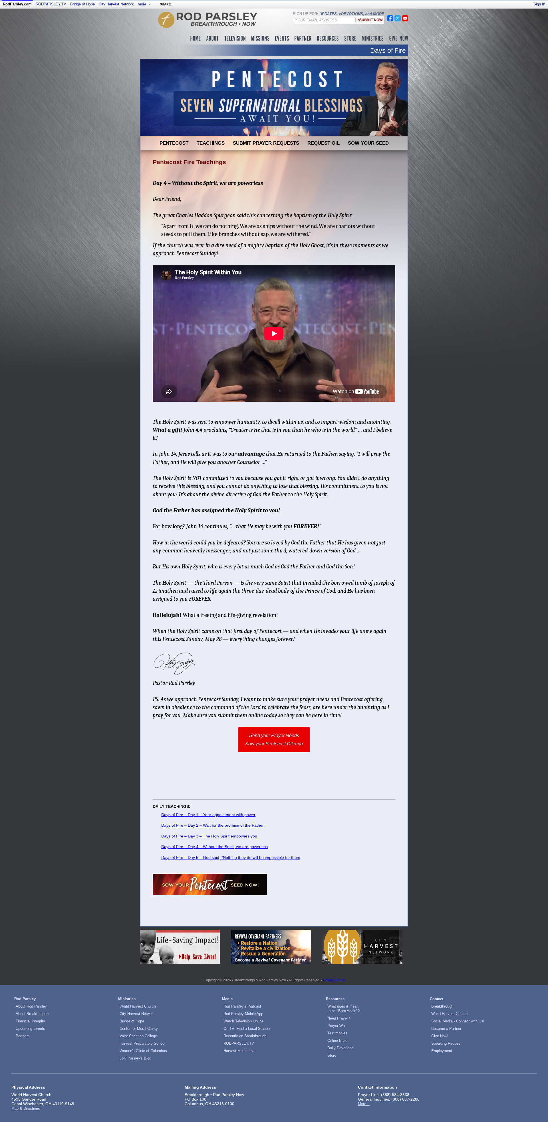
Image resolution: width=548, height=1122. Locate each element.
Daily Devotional (340, 1048)
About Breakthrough (32, 1014)
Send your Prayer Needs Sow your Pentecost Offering (274, 739)
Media (227, 999)
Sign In (539, 4)
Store (331, 1055)
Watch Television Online (243, 1021)
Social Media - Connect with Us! (457, 1021)
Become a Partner (446, 1028)
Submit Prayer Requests (266, 143)
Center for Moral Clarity (139, 1028)
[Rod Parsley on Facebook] (390, 20)
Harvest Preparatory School (142, 1043)
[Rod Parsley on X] (397, 20)
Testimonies (337, 1033)
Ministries (127, 999)
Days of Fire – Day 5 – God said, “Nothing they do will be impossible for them (230, 857)
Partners (23, 1036)
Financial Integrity (30, 1021)
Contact (436, 999)
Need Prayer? (338, 1018)
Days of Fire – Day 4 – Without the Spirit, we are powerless (214, 846)
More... (364, 1104)
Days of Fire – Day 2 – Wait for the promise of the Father (212, 825)
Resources (335, 999)
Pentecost (174, 143)
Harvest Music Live (239, 1051)
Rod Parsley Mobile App (243, 1014)
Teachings (211, 143)
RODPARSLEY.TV (51, 4)
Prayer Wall (336, 1026)
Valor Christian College (138, 1036)
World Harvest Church (138, 1006)
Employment (441, 1051)
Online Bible (337, 1040)
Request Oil (323, 143)
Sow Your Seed (368, 143)
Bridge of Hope (82, 4)
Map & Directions (25, 1108)
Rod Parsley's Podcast (242, 1006)
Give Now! (439, 1036)
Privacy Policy (334, 980)
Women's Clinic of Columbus (143, 1051)
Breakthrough (442, 1006)
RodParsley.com (17, 4)
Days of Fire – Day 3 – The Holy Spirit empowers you (209, 836)
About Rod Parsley (31, 1006)
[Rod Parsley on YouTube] (405, 20)
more (142, 4)
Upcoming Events (30, 1028)
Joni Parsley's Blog (135, 1058)
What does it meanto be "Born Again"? (343, 1008)
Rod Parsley (25, 999)
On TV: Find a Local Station (246, 1028)
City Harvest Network (116, 4)
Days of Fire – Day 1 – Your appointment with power (208, 814)
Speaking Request (446, 1043)
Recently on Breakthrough (244, 1036)
